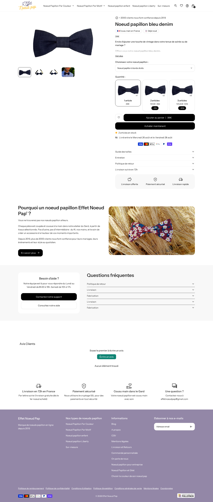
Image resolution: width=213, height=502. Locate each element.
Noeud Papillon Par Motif (78, 429)
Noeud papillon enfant (77, 435)
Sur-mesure (72, 447)
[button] (24, 72)
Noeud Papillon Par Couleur (80, 424)
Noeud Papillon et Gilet (122, 470)
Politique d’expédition (103, 488)
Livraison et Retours (121, 447)
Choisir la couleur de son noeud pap (129, 476)
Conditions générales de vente (128, 488)
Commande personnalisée (124, 453)
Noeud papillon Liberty (77, 441)
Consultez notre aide (49, 305)
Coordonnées (166, 488)
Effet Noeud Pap (109, 496)
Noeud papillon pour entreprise (127, 464)
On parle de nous (119, 458)
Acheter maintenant (155, 126)
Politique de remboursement (31, 488)
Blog (113, 424)
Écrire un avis (107, 356)
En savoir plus (30, 252)
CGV (113, 435)
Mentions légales (119, 441)
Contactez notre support (49, 296)
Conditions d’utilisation (81, 488)
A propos (116, 429)
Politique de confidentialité (58, 488)
